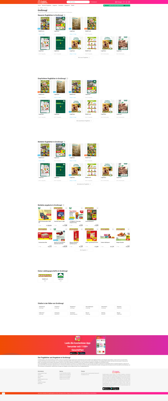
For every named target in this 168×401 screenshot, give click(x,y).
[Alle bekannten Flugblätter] (64, 142)
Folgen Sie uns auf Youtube (64, 377)
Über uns (39, 380)
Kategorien (67, 5)
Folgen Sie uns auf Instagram (65, 375)
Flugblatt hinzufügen (42, 382)
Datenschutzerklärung (85, 393)
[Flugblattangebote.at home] (43, 2)
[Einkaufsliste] (129, 2)
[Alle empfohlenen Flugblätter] (67, 78)
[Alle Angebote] (63, 205)
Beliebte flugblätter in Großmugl (50, 142)
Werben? (39, 374)
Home (39, 5)
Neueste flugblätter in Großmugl (50, 15)
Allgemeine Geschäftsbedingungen (73, 393)
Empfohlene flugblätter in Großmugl (52, 78)
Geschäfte (60, 5)
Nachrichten (40, 383)
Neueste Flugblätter (46, 5)
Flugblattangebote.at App (43, 379)
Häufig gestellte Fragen (42, 373)
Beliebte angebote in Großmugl (50, 205)
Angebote (55, 5)
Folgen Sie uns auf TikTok (64, 378)
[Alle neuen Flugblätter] (64, 15)
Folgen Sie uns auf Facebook (65, 374)
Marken (39, 377)
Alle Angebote (40, 376)
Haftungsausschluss (62, 393)
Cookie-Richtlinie (93, 393)
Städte (72, 5)
